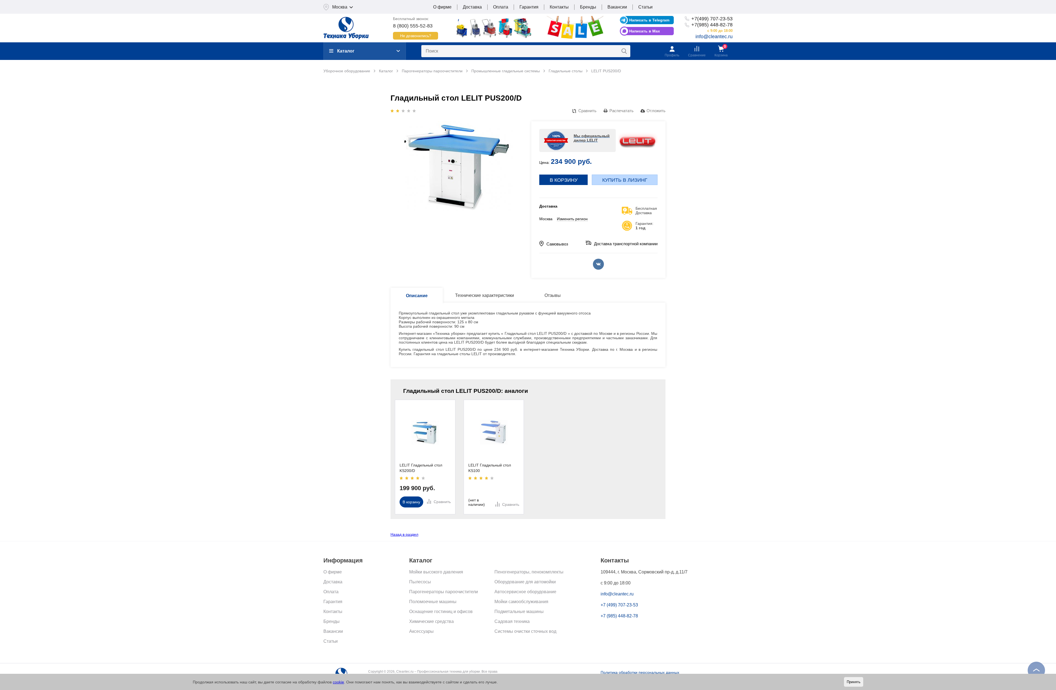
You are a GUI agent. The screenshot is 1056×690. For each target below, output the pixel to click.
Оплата (500, 7)
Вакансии (617, 7)
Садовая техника (512, 621)
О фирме (442, 7)
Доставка (472, 7)
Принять (853, 682)
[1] (392, 110)
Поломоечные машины (433, 601)
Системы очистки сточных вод (525, 631)
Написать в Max (644, 31)
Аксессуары (421, 631)
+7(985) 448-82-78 (712, 24)
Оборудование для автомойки (525, 581)
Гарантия (528, 7)
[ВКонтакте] (598, 264)
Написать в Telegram (649, 20)
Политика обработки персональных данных (640, 672)
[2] (397, 110)
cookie (338, 682)
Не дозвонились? (415, 36)
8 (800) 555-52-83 (413, 26)
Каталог (345, 51)
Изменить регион (572, 219)
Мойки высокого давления (436, 572)
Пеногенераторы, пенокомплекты (528, 572)
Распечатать (621, 110)
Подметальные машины (519, 611)
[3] (403, 110)
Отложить (656, 110)
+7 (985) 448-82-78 (619, 616)
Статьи (645, 7)
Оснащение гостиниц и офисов (441, 611)
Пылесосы (420, 581)
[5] (414, 110)
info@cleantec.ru (714, 36)
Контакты (559, 7)
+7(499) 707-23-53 (712, 18)
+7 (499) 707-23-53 (619, 605)
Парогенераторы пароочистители (443, 591)
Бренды (588, 7)
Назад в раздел (404, 534)
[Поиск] (624, 51)
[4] (408, 110)
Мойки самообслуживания (521, 601)
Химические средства (431, 621)
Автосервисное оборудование (525, 591)
